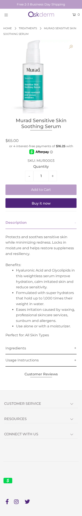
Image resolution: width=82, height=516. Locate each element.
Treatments (28, 28)
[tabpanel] (41, 285)
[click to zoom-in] (71, 47)
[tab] (41, 223)
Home (7, 28)
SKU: (32, 161)
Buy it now (41, 203)
